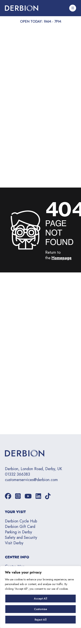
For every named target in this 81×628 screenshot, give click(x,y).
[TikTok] (48, 496)
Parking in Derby (18, 532)
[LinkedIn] (38, 496)
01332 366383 (17, 474)
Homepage (62, 258)
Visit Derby (14, 543)
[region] (40, 597)
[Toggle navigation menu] (72, 8)
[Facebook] (8, 496)
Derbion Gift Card (20, 526)
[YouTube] (28, 496)
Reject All (41, 620)
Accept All (40, 598)
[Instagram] (18, 496)
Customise (40, 609)
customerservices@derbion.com (31, 480)
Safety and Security (21, 537)
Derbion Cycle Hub (21, 521)
